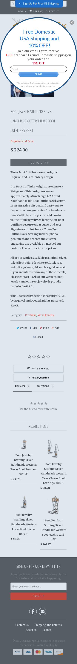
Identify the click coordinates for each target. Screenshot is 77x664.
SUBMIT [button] (38, 74)
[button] (72, 22)
